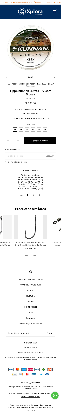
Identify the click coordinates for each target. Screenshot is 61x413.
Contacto (30, 318)
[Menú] (7, 12)
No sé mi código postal (16, 162)
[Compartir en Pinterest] (39, 195)
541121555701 (30, 343)
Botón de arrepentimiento (30, 397)
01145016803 (30, 348)
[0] (54, 12)
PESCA (14, 84)
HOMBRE (30, 296)
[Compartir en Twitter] (33, 195)
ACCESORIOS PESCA (27, 84)
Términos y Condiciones (30, 323)
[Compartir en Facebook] (27, 195)
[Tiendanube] (30, 383)
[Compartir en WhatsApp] (21, 195)
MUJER (30, 301)
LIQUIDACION (30, 307)
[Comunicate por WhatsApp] (55, 395)
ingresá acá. (49, 393)
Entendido (30, 410)
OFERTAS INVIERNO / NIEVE (30, 279)
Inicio (8, 84)
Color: (30, 124)
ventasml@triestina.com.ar (30, 352)
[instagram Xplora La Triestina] (30, 271)
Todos (30, 312)
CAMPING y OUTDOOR (30, 285)
